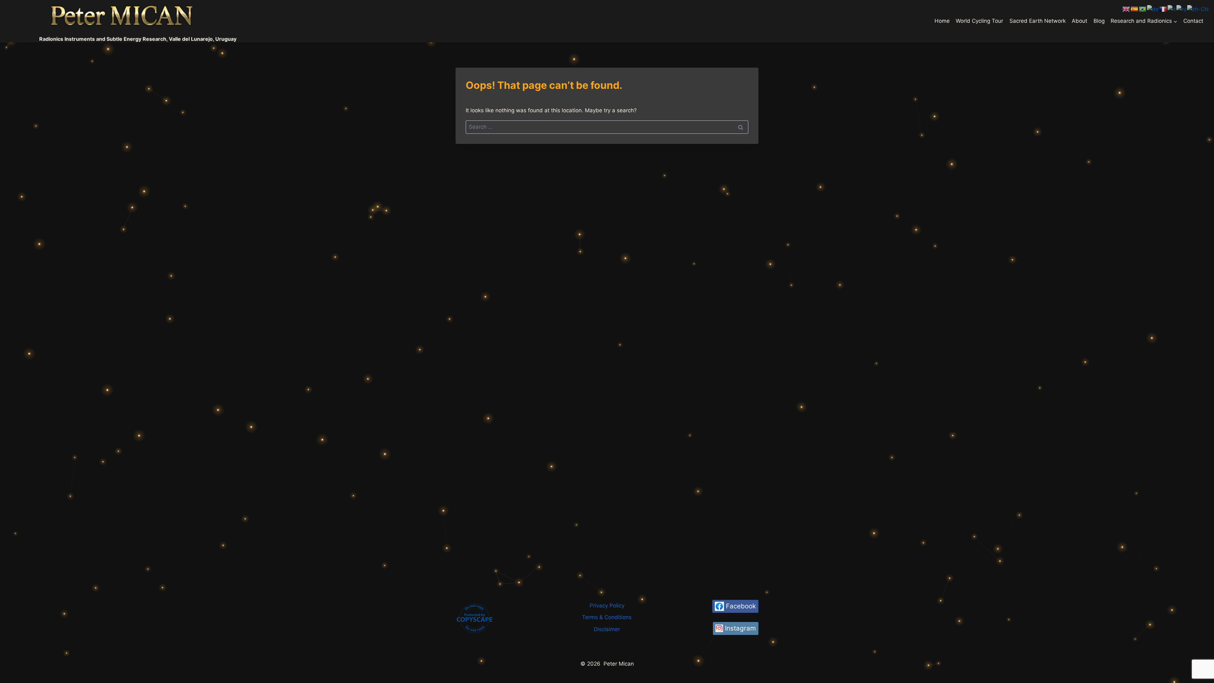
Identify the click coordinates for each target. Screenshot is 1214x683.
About (1079, 21)
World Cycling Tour (979, 21)
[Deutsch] (1153, 9)
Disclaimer (607, 629)
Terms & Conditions (607, 617)
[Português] (1143, 9)
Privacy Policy (607, 605)
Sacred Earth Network (1037, 21)
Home (942, 21)
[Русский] (1181, 9)
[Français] (1163, 9)
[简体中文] (1198, 9)
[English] (1126, 9)
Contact (1193, 21)
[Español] (1135, 9)
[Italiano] (1172, 9)
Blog (1099, 21)
